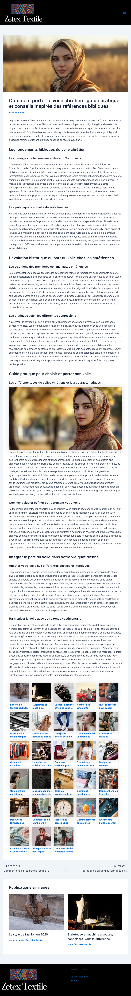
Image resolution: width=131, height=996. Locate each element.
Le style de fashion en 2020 (28, 934)
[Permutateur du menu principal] (124, 12)
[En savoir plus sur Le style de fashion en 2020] (36, 911)
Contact (73, 980)
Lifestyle (13, 940)
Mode (21, 940)
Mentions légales (78, 976)
